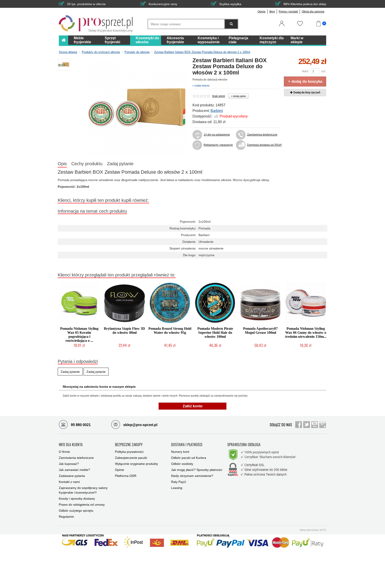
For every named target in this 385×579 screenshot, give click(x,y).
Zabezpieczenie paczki (131, 457)
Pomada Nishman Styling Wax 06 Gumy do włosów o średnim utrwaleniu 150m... (305, 332)
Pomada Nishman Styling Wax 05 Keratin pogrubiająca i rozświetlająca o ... (79, 334)
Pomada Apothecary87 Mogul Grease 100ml (260, 330)
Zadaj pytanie (120, 163)
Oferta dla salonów (313, 11)
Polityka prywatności (129, 451)
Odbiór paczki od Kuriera (188, 457)
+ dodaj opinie (238, 96)
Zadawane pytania (72, 476)
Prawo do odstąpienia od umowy (82, 504)
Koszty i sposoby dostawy (77, 498)
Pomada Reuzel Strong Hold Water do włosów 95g (169, 330)
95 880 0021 (80, 425)
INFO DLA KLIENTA (71, 445)
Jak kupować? (69, 464)
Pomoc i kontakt (288, 11)
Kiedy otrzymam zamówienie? (192, 476)
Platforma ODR (125, 476)
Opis (62, 163)
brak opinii (218, 96)
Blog (272, 11)
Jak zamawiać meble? (74, 470)
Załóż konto (193, 406)
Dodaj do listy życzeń (306, 92)
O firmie (64, 451)
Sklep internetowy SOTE (313, 530)
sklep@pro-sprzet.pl (139, 425)
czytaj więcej (201, 85)
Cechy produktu (86, 163)
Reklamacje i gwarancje (218, 144)
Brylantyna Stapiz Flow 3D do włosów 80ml (124, 330)
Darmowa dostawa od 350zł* (263, 144)
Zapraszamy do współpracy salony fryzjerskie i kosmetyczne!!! (83, 490)
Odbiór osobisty (182, 464)
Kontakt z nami (69, 482)
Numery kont (180, 451)
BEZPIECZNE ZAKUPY (129, 445)
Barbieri (217, 111)
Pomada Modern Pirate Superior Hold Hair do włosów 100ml (215, 332)
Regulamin (66, 516)
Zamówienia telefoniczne (262, 134)
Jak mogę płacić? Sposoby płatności (196, 470)
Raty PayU (178, 482)
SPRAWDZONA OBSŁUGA (243, 445)
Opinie (262, 11)
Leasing (176, 488)
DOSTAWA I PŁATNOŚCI (186, 445)
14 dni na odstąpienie (217, 134)
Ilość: (305, 71)
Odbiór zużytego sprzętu (76, 510)
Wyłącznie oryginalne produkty (136, 464)
